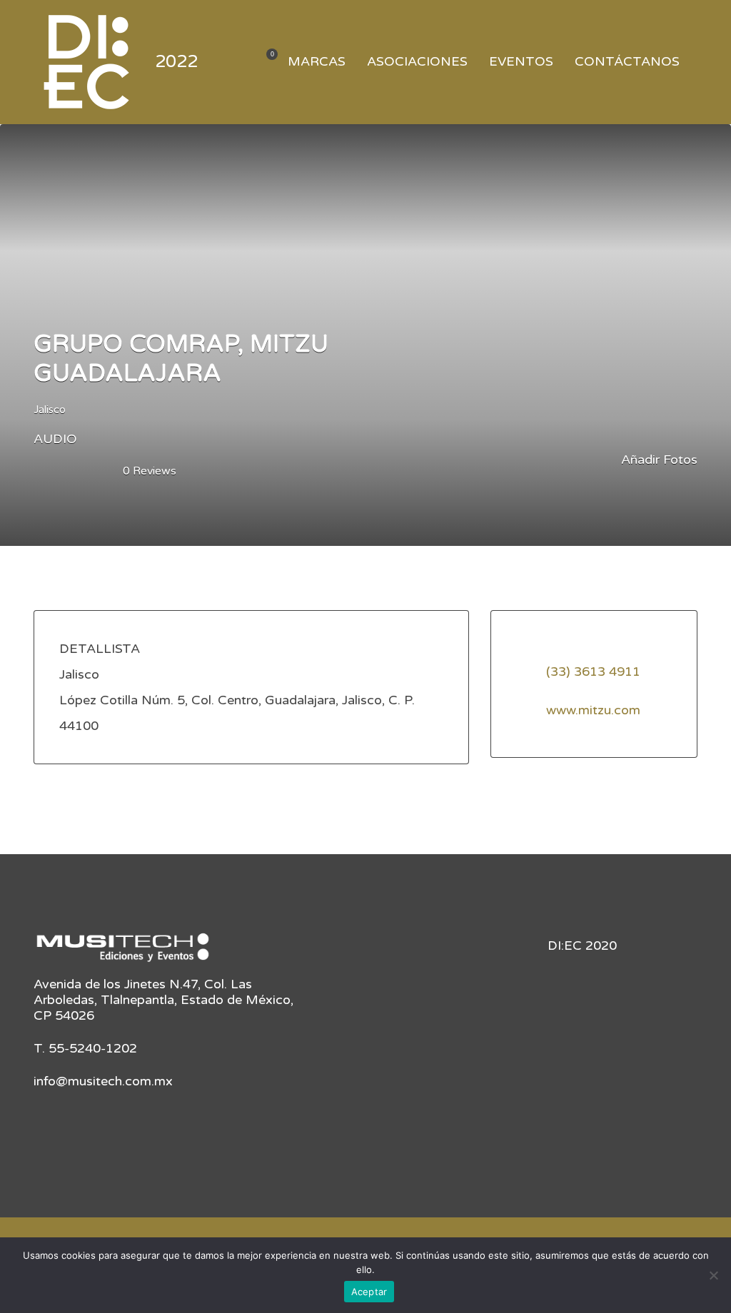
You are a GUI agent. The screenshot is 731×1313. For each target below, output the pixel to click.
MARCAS (317, 61)
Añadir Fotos (657, 459)
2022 (176, 61)
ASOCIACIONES (417, 61)
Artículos (263, 62)
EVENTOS (521, 61)
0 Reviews (149, 471)
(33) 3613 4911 (593, 671)
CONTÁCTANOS (627, 61)
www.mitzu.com (593, 710)
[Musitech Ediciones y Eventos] (123, 952)
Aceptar (369, 1291)
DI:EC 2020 (582, 945)
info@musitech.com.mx (103, 1081)
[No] (713, 1275)
